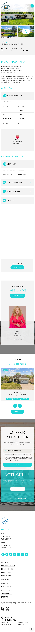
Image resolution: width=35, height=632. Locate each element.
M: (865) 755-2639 (6, 536)
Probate (4, 597)
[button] (17, 489)
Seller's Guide (6, 590)
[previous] (15, 406)
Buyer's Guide (6, 587)
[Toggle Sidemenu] (32, 6)
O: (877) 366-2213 (6, 538)
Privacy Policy (23, 460)
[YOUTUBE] (10, 554)
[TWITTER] (14, 554)
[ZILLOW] (22, 554)
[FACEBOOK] (26, 554)
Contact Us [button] (5, 579)
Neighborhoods (7, 569)
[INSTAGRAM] (3, 554)
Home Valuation (7, 572)
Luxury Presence (6, 624)
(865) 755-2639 (18, 141)
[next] (20, 406)
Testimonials (6, 593)
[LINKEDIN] (6, 554)
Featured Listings (8, 565)
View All (26, 31)
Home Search (6, 576)
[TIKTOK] (18, 554)
